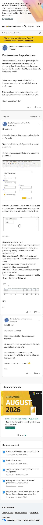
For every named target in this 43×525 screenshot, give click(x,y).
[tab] (20, 435)
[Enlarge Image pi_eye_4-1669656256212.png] (21, 289)
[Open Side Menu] (3, 26)
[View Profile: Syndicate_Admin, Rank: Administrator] (5, 48)
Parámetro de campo (14, 460)
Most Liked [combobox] (35, 116)
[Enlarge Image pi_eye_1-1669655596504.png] (21, 186)
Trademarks (6, 517)
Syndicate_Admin (15, 46)
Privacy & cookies (21, 513)
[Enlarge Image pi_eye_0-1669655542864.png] (21, 163)
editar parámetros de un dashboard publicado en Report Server (20, 481)
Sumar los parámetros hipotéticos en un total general (22, 470)
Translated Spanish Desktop (12, 33)
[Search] (25, 26)
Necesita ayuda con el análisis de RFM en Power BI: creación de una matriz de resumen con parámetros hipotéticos (22, 492)
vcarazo (20, 486)
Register (31, 26)
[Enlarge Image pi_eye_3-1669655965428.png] (21, 223)
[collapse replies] (21, 121)
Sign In (38, 26)
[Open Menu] (39, 32)
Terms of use (34, 513)
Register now (7, 18)
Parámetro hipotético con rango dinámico (22, 451)
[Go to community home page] (14, 26)
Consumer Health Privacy (31, 520)
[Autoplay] (18, 435)
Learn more (29, 40)
